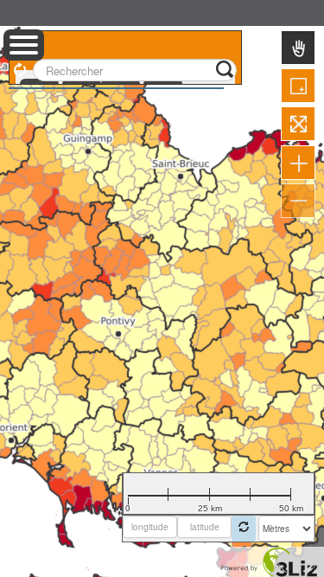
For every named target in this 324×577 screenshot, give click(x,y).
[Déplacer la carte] (298, 47)
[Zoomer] (298, 162)
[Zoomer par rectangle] (298, 85)
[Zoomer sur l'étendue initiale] (298, 123)
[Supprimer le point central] (244, 529)
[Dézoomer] (298, 200)
